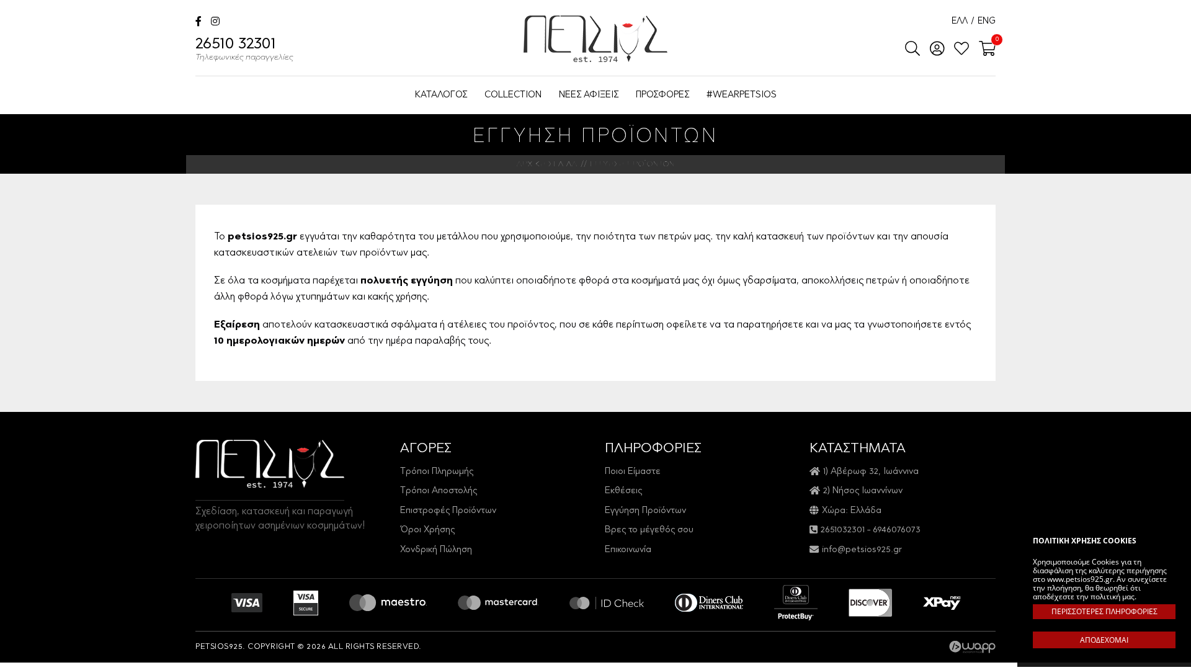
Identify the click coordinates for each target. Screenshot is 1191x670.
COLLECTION (513, 95)
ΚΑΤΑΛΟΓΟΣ (441, 95)
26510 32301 (244, 49)
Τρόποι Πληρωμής (436, 471)
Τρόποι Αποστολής (438, 491)
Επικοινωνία (628, 550)
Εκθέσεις (623, 491)
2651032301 (843, 530)
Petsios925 (595, 39)
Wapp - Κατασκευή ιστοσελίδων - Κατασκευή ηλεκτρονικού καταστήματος (972, 647)
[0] (983, 49)
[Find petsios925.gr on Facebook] (198, 23)
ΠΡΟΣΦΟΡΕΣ (662, 95)
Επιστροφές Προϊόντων (448, 511)
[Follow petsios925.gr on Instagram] (215, 23)
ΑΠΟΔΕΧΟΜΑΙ (1104, 640)
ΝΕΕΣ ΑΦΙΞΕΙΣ (588, 95)
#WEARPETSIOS (742, 95)
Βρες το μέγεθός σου (649, 530)
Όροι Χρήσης (427, 530)
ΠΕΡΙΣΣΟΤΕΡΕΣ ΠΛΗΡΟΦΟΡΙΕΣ (1104, 611)
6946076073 (897, 530)
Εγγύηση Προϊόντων (645, 511)
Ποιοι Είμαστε (633, 471)
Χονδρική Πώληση (436, 550)
